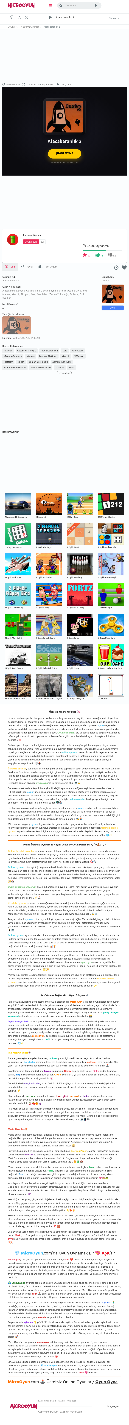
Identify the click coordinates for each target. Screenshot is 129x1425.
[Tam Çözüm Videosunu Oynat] (17, 325)
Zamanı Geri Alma (62, 362)
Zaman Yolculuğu (38, 362)
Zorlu (71, 367)
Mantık (65, 356)
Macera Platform (48, 356)
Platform (8, 362)
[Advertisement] (64, 56)
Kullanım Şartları (47, 1401)
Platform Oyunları (32, 235)
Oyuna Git (64, 373)
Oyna (112, 308)
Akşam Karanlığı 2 (26, 351)
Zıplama (60, 367)
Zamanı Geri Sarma (41, 367)
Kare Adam (77, 351)
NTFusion (79, 356)
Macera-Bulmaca (13, 356)
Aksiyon (8, 351)
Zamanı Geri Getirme (15, 367)
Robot (21, 362)
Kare (64, 351)
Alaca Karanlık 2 (49, 351)
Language (112, 1406)
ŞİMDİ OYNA (65, 154)
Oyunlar (113, 18)
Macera (31, 356)
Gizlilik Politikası (67, 1401)
